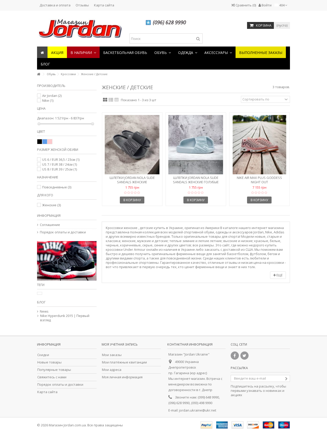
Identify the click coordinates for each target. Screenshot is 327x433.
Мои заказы (112, 355)
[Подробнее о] (39, 293)
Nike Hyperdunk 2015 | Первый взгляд (64, 318)
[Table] (116, 100)
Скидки (43, 355)
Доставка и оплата (55, 5)
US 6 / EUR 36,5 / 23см (60, 159)
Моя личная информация (122, 377)
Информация (49, 215)
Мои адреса (111, 370)
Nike (47, 100)
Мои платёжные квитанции (124, 362)
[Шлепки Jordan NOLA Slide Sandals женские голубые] (196, 144)
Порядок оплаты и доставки (63, 232)
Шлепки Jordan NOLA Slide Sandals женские (132, 179)
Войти (266, 5)
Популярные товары (54, 370)
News (44, 311)
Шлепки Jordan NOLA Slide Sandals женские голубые (196, 179)
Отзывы (82, 5)
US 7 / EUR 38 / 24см (59, 164)
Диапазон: (45, 118)
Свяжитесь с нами (51, 377)
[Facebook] (235, 355)
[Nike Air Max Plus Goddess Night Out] (259, 144)
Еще (279, 275)
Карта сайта (104, 5)
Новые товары (49, 362)
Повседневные (56, 187)
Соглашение (50, 225)
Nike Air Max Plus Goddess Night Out (259, 179)
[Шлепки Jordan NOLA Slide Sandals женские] (132, 144)
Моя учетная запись (120, 344)
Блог (41, 302)
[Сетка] (105, 100)
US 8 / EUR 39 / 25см (59, 169)
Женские (51, 205)
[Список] (111, 100)
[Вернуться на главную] (38, 74)
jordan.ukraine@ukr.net (197, 410)
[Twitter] (244, 355)
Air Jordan (52, 95)
